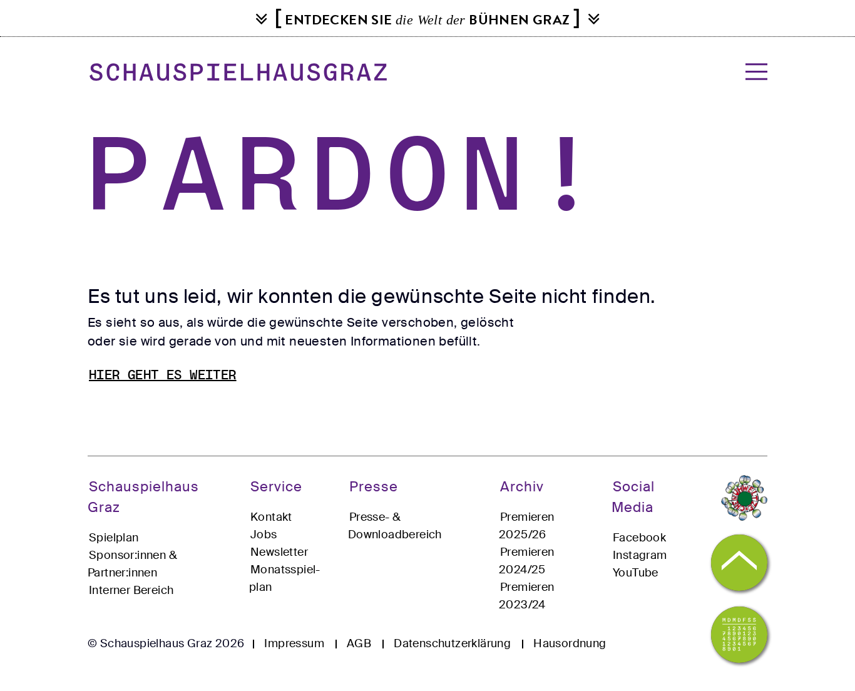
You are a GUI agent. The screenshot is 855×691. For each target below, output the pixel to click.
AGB (359, 643)
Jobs (263, 534)
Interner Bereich (131, 590)
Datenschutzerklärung (452, 643)
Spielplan (114, 537)
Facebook (639, 537)
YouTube (635, 572)
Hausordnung (569, 643)
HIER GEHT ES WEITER (163, 376)
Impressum (294, 643)
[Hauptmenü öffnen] (752, 72)
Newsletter (279, 552)
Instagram (640, 555)
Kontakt (271, 517)
